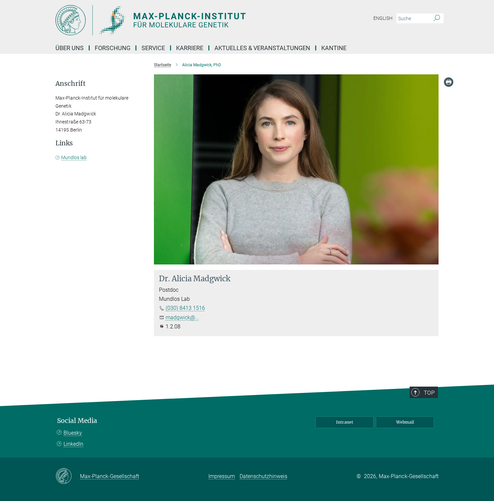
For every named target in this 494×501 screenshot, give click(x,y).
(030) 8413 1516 (185, 308)
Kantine (333, 47)
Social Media (77, 421)
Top (429, 392)
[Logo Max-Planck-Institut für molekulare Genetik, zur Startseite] (181, 20)
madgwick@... (182, 317)
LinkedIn (73, 444)
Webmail (405, 422)
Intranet (344, 422)
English (383, 18)
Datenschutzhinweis (263, 476)
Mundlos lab (74, 157)
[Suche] (437, 18)
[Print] (449, 82)
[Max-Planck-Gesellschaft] (67, 476)
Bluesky (73, 433)
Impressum (221, 476)
